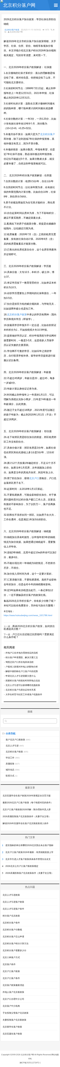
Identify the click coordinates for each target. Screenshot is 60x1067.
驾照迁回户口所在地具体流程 (20, 662)
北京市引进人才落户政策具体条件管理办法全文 (28, 859)
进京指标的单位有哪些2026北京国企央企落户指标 (29, 845)
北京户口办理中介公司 (13, 999)
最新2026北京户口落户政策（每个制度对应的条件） (28, 802)
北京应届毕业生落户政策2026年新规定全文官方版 (27, 795)
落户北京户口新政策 (18, 739)
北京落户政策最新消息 (13, 985)
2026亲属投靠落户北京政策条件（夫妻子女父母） (27, 816)
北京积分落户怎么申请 (13, 936)
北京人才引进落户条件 (13, 909)
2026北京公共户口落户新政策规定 (21, 866)
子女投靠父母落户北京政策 (15, 1013)
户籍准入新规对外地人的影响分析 (22, 666)
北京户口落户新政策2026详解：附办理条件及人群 (27, 809)
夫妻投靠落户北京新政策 (14, 1020)
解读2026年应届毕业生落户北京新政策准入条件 (25, 823)
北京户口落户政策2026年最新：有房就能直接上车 (29, 852)
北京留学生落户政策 (12, 1027)
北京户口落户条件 (11, 978)
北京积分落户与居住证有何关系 (21, 690)
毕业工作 (13, 757)
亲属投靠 (13, 763)
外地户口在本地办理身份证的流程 (22, 653)
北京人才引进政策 (11, 895)
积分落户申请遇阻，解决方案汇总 (22, 657)
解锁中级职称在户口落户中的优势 (22, 671)
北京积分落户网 (27, 1055)
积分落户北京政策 (11, 915)
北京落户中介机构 (11, 1006)
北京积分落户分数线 (12, 929)
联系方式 (11, 775)
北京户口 (34, 478)
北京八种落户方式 (11, 957)
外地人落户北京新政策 (13, 992)
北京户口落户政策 (11, 971)
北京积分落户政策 (11, 29)
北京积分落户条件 (11, 922)
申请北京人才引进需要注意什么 (21, 676)
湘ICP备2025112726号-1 (30, 1063)
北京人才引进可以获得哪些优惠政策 (23, 685)
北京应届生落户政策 (12, 1033)
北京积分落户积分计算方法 (15, 943)
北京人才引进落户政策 (13, 902)
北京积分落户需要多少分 (14, 950)
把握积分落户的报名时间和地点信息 (23, 680)
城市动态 (13, 769)
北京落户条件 (9, 964)
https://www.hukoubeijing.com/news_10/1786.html (28, 615)
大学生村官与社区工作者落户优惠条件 (24, 694)
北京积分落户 (47, 134)
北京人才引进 (15, 745)
